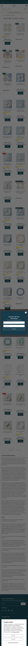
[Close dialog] (26, 312)
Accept (13, 635)
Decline (13, 639)
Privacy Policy (16, 632)
